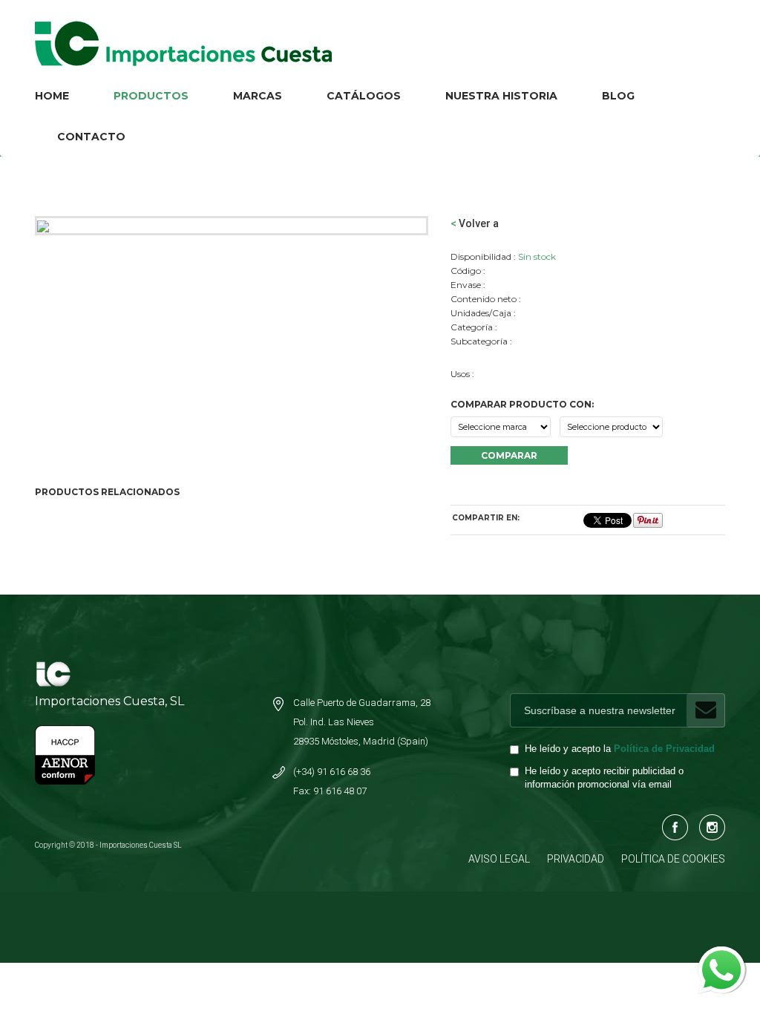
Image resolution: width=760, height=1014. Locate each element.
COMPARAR (509, 455)
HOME (52, 95)
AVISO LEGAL (499, 859)
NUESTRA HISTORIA (501, 95)
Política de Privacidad (664, 749)
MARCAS (257, 95)
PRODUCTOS (151, 95)
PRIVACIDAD (575, 859)
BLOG (618, 95)
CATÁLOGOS (364, 95)
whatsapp (721, 954)
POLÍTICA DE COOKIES (673, 859)
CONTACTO (91, 136)
